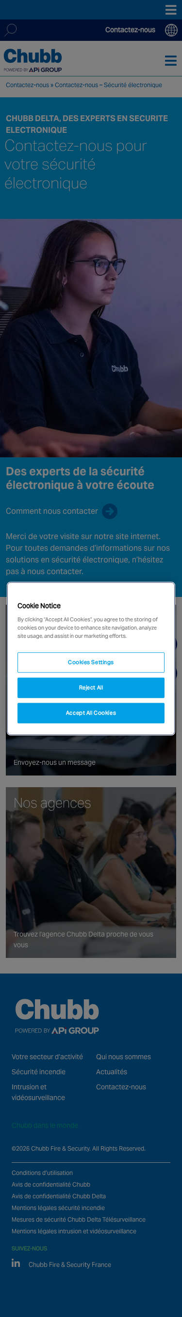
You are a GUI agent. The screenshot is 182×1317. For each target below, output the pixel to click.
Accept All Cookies (91, 712)
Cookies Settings (91, 662)
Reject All (91, 687)
